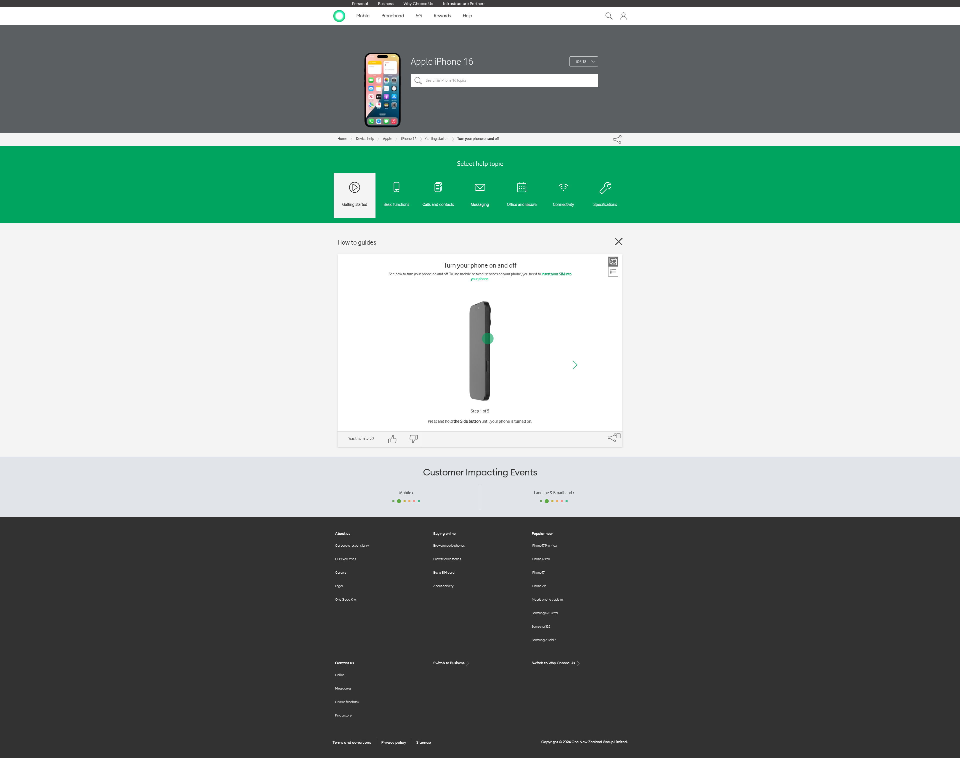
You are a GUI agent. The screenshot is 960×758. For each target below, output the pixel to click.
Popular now (542, 533)
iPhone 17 (538, 572)
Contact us (344, 663)
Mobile (363, 15)
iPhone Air (539, 586)
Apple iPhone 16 (442, 61)
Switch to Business (449, 663)
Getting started (436, 138)
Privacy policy (393, 742)
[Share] (618, 435)
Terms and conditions (351, 742)
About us (342, 533)
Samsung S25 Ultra (545, 613)
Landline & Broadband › (554, 492)
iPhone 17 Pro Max (544, 545)
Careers (340, 572)
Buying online (444, 533)
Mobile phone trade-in (547, 599)
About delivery (443, 586)
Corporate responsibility (352, 545)
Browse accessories (447, 559)
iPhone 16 (408, 138)
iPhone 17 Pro (541, 559)
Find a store (343, 715)
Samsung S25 (541, 626)
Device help (365, 138)
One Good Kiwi (345, 599)
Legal (339, 586)
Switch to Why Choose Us (554, 663)
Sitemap (423, 742)
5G (419, 15)
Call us (339, 675)
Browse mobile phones (448, 545)
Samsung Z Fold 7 (544, 640)
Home (342, 138)
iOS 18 (581, 61)
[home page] (339, 15)
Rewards (442, 15)
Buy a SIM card (443, 572)
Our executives (345, 559)
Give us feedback (347, 702)
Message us (343, 688)
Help (467, 15)
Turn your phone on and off (478, 138)
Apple (387, 138)
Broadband (393, 15)
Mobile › (406, 492)
